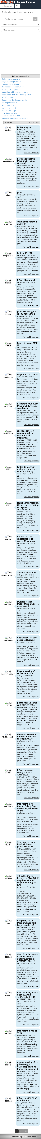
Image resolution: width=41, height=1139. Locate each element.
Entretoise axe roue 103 (11, 116)
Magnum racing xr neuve (11, 81)
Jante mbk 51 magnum (10, 89)
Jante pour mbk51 (8, 97)
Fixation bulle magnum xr (11, 84)
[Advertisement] (20, 53)
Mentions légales (18, 1136)
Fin (26, 1131)
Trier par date (34, 122)
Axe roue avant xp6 (9, 110)
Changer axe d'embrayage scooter (15, 100)
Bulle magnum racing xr (11, 79)
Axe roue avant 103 (9, 108)
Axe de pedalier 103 (9, 103)
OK (17, 6)
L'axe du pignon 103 (9, 113)
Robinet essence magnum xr (12, 87)
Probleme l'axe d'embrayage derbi (15, 118)
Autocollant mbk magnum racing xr (15, 92)
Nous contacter (33, 1136)
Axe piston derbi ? (8, 105)
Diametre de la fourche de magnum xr (16, 95)
